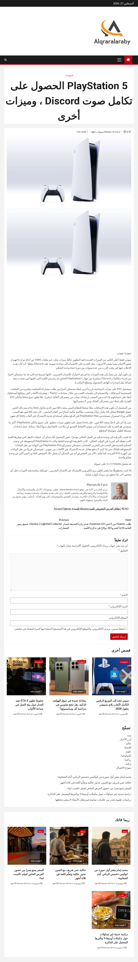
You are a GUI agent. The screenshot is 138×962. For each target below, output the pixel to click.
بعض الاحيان (124, 363)
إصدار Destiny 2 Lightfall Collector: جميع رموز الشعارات (43, 523)
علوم (128, 751)
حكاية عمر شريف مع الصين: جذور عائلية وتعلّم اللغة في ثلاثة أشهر (95, 782)
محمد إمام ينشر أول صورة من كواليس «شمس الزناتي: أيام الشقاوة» (94, 776)
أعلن (116, 359)
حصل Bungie (124, 411)
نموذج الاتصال (123, 767)
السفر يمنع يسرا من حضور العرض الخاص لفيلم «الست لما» (99, 788)
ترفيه (128, 763)
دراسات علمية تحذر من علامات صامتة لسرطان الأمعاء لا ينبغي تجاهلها (93, 799)
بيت (129, 735)
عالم (128, 743)
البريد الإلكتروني (118, 606)
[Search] (5, 59)
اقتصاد (127, 747)
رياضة (128, 759)
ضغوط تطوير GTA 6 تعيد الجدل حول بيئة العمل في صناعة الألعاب (29, 704)
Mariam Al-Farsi (112, 131)
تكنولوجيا (70, 75)
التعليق (123, 550)
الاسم (124, 594)
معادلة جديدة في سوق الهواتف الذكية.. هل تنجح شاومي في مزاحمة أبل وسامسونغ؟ (69, 704)
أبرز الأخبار (125, 739)
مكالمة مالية (77, 411)
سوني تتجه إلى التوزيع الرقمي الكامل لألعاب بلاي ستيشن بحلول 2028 (112, 704)
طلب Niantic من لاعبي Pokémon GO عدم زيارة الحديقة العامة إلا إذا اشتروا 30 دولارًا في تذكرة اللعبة (100, 523)
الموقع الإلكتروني (118, 617)
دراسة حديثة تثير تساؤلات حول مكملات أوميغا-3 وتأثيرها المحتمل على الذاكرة (89, 793)
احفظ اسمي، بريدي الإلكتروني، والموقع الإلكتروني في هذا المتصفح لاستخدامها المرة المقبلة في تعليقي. (69, 628)
